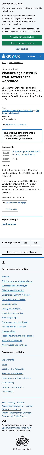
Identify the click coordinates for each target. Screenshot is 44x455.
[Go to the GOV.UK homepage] (11, 56)
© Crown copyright (22, 449)
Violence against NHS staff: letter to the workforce (26, 153)
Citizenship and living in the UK (16, 295)
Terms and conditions (11, 409)
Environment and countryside (15, 322)
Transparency (8, 382)
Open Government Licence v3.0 (16, 427)
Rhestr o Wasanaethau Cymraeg (16, 412)
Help (4, 402)
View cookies (22, 49)
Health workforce (16, 62)
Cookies (21, 402)
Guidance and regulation (13, 369)
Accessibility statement (12, 406)
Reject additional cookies (22, 43)
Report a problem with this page (22, 252)
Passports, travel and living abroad (18, 335)
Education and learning (12, 313)
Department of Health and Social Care (17, 110)
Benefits (5, 276)
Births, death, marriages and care (17, 281)
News (4, 364)
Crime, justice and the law (13, 299)
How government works (13, 387)
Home (4, 62)
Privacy (11, 402)
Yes (27, 242)
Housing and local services (14, 326)
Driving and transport (11, 308)
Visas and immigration (12, 340)
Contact (29, 406)
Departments (8, 359)
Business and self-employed (14, 285)
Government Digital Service (14, 416)
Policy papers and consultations (16, 378)
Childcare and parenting (13, 290)
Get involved (7, 391)
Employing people (10, 317)
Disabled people (9, 304)
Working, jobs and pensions (14, 345)
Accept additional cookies (22, 37)
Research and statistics (12, 373)
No (37, 242)
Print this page (11, 209)
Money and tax (8, 331)
